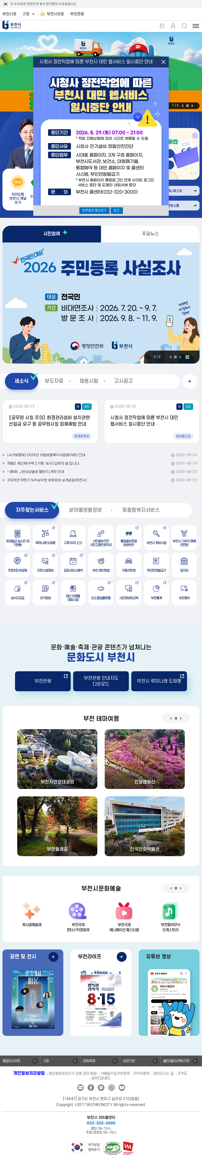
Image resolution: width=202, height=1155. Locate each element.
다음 (192, 106)
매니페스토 (174, 191)
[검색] (184, 26)
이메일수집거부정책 (115, 1074)
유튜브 (121, 1087)
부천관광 (42, 681)
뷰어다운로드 (101, 1078)
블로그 (80, 1087)
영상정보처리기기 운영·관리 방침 (73, 1074)
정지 (187, 105)
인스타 (111, 1087)
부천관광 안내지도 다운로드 (101, 681)
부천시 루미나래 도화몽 (159, 681)
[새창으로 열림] (84, 1147)
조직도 (182, 1074)
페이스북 (90, 1087)
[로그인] (162, 26)
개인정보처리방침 (29, 1073)
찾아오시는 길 (163, 1074)
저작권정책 (142, 1074)
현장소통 (173, 206)
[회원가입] (173, 26)
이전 (183, 106)
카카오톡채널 (101, 1087)
